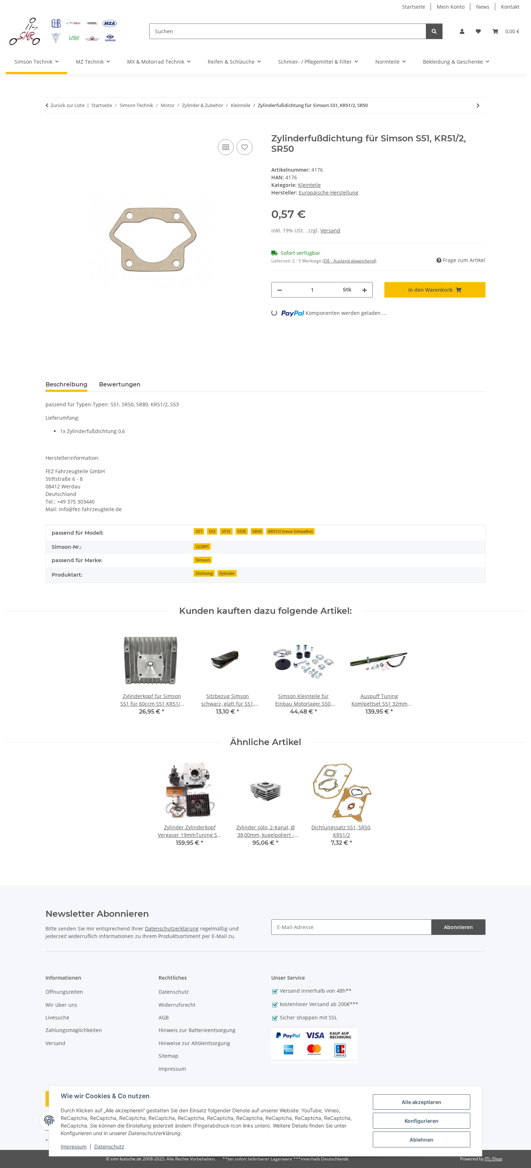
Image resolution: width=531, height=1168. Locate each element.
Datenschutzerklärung (172, 928)
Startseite (413, 6)
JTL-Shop (493, 1159)
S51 (199, 531)
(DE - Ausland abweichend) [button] (349, 261)
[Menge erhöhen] (364, 289)
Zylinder (227, 573)
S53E (241, 531)
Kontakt (510, 6)
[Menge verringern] (280, 289)
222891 (202, 546)
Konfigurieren (422, 1121)
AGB (164, 1017)
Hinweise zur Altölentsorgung (194, 1043)
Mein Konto (451, 6)
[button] (462, 31)
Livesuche (57, 1017)
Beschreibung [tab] (66, 384)
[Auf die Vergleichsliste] (226, 147)
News (482, 6)
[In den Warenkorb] (51, 129)
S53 (212, 531)
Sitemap (168, 1055)
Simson (203, 559)
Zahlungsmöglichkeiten (74, 1030)
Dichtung (204, 573)
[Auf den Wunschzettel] (244, 147)
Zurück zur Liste (68, 105)
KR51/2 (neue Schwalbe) (290, 531)
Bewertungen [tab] (120, 384)
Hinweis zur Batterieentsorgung (197, 1030)
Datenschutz (109, 1146)
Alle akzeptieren (421, 1102)
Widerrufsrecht (177, 1004)
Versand (330, 230)
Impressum (74, 1146)
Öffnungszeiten (64, 991)
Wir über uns (61, 1004)
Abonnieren (458, 927)
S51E (226, 531)
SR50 (257, 531)
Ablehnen (421, 1140)
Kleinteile (309, 184)
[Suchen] (434, 31)
